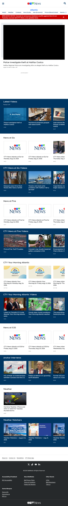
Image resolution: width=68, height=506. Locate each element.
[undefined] (15, 118)
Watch (4, 12)
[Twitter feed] (29, 464)
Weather (10, 12)
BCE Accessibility (7, 480)
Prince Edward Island (51, 12)
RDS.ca (4, 496)
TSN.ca (48, 484)
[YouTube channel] (36, 464)
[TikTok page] (32, 464)
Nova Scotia (27, 12)
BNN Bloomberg (50, 482)
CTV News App (29, 458)
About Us (4, 458)
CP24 (47, 480)
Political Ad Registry (30, 484)
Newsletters (20, 458)
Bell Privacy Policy (29, 480)
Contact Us (12, 458)
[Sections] (3, 3)
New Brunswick (38, 12)
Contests (18, 12)
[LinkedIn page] (39, 464)
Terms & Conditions (29, 482)
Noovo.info (5, 492)
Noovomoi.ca (6, 494)
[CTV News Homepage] (34, 3)
